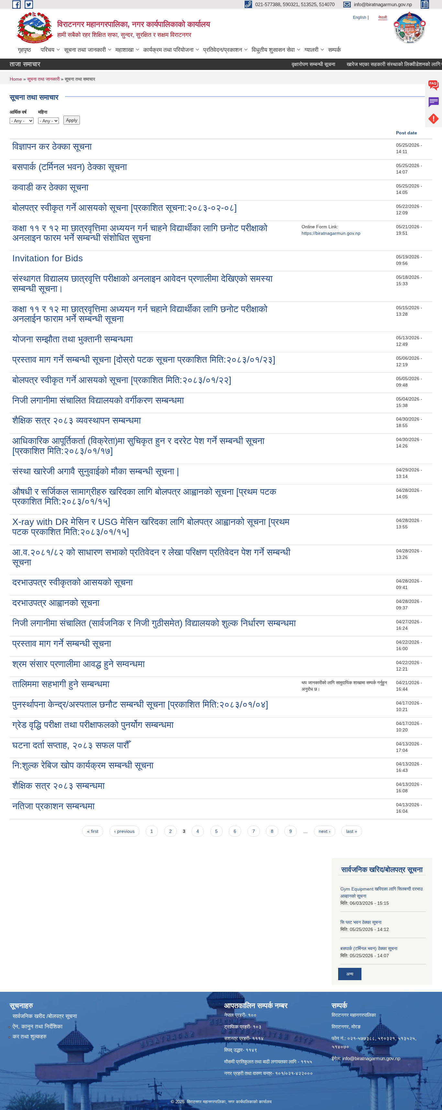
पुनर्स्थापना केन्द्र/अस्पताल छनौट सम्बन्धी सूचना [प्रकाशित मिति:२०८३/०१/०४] (140, 704)
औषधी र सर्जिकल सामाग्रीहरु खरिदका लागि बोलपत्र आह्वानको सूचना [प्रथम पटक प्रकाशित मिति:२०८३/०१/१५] (144, 497)
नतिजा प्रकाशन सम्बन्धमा (53, 806)
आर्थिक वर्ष (18, 112)
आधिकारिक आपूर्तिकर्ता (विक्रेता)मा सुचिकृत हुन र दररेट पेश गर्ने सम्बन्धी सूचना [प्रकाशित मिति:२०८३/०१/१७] (138, 446)
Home (16, 79)
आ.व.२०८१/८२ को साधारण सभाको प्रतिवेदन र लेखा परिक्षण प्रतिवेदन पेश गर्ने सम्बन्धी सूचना (151, 557)
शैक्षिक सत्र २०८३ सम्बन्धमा (58, 786)
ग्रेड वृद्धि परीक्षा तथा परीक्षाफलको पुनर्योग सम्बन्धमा (92, 725)
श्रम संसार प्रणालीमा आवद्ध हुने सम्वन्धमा (78, 664)
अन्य (349, 974)
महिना (42, 112)
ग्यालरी (311, 50)
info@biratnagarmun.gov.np (371, 1058)
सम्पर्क (334, 50)
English (359, 17)
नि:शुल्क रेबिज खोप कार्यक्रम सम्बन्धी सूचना (82, 765)
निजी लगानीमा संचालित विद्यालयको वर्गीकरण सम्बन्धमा (98, 400)
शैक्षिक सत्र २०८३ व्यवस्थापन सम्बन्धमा (76, 420)
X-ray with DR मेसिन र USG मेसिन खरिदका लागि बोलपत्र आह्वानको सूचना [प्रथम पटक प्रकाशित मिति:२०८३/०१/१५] (151, 527)
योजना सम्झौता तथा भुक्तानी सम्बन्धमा (72, 339)
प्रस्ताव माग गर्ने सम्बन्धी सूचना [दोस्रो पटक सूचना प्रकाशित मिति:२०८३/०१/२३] (143, 360)
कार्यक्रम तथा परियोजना (168, 50)
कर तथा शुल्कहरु (30, 1037)
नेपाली (382, 17)
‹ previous (124, 831)
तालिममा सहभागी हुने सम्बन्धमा (60, 684)
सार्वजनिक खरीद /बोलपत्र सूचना (45, 1016)
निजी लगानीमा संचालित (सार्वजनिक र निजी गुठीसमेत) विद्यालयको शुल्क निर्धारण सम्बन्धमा (154, 623)
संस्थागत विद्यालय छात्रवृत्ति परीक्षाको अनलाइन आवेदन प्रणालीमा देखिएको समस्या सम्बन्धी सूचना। (142, 284)
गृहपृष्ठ (24, 50)
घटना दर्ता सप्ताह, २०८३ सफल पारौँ (70, 745)
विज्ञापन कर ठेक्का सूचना (52, 147)
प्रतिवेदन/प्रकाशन (222, 50)
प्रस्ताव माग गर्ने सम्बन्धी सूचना (61, 644)
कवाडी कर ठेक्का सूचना (50, 187)
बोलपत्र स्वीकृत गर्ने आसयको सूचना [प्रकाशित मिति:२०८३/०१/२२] (121, 380)
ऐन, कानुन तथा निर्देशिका (37, 1027)
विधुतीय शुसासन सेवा (273, 50)
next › (324, 831)
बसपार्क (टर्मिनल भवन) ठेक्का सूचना (69, 167)
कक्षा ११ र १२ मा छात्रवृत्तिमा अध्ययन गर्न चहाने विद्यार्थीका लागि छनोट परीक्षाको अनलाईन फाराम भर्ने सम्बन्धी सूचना (139, 314)
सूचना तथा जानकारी (85, 50)
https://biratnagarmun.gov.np (331, 233)
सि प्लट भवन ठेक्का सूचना (360, 922)
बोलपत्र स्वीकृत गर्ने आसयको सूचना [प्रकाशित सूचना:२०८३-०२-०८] (124, 208)
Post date (406, 132)
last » (351, 831)
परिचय (47, 50)
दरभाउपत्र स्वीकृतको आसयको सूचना (72, 582)
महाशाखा (125, 50)
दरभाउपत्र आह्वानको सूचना (55, 603)
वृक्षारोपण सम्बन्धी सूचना (303, 64)
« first (92, 831)
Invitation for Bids (47, 258)
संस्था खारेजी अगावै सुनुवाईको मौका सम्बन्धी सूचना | (95, 471)
